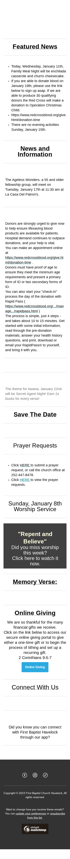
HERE (25, 480)
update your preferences (31, 813)
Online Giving (35, 667)
